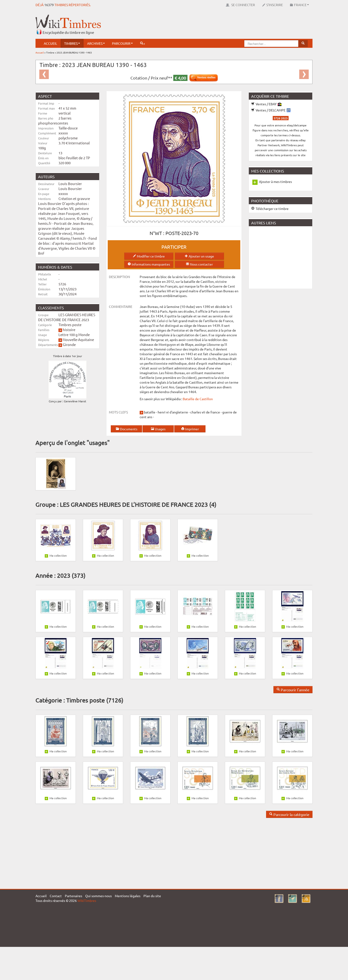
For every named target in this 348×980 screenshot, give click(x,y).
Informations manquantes (150, 264)
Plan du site (152, 896)
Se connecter (243, 5)
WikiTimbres (86, 900)
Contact (56, 896)
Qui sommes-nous (98, 896)
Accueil (50, 43)
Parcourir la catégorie (290, 814)
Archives (95, 43)
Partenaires (73, 896)
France (300, 5)
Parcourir (121, 43)
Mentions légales (127, 896)
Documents (128, 429)
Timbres (71, 43)
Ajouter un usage (201, 256)
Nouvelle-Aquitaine (78, 339)
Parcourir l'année (294, 689)
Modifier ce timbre (150, 256)
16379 (49, 5)
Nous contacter (201, 264)
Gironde (69, 344)
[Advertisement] (226, 24)
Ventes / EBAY (266, 104)
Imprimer (191, 429)
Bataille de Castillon (198, 399)
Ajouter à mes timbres (275, 181)
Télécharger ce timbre (272, 208)
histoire (69, 329)
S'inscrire (274, 5)
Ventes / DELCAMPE (270, 110)
